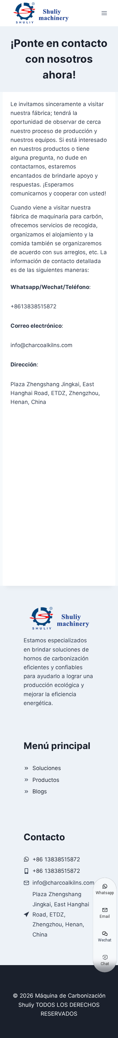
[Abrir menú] (104, 13)
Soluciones (46, 768)
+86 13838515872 (56, 871)
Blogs (39, 791)
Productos (45, 780)
